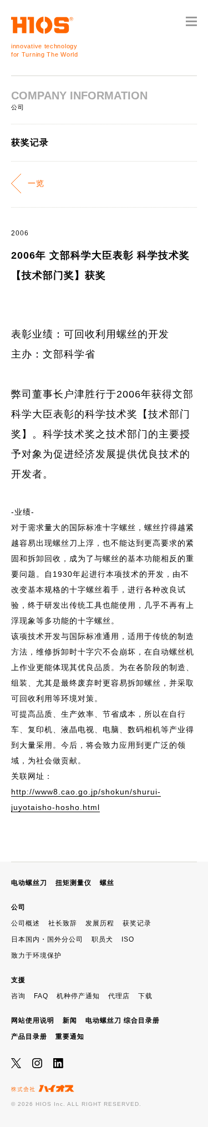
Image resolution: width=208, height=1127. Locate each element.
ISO (127, 939)
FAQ (41, 996)
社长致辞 (62, 923)
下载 (145, 996)
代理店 (119, 996)
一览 (36, 183)
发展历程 (99, 923)
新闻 (70, 1020)
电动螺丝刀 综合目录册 (122, 1020)
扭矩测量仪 (73, 883)
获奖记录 (137, 923)
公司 (18, 907)
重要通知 (69, 1036)
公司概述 (25, 923)
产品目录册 (29, 1036)
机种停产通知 (78, 996)
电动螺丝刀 (29, 883)
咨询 (18, 996)
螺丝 (107, 883)
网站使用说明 (32, 1020)
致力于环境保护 (36, 955)
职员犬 (102, 939)
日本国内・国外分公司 (47, 939)
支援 (18, 980)
